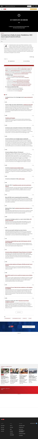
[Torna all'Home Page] (4, 9)
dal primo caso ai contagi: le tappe (17, 167)
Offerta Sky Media (22, 433)
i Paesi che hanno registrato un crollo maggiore (21, 81)
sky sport (2, 425)
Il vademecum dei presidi (28, 104)
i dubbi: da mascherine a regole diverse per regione (21, 85)
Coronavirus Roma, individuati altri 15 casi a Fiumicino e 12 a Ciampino (18, 252)
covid (30, 318)
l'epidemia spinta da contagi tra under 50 (21, 73)
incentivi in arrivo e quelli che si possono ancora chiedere (21, 84)
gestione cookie (22, 425)
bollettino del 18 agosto (10, 118)
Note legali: (20, 423)
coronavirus (7, 318)
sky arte (2, 431)
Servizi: (11, 423)
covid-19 (24, 318)
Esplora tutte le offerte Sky (10, 6)
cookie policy (21, 427)
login (36, 6)
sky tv (11, 425)
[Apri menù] (1, 9)
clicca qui (20, 90)
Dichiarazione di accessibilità (21, 431)
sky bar (11, 431)
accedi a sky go (33, 423)
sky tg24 (2, 427)
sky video (2, 429)
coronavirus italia (17, 318)
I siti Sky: (2, 423)
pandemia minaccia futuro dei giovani (22, 208)
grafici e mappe (22, 178)
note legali (21, 429)
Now (11, 429)
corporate (21, 435)
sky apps (11, 427)
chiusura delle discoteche (15, 70)
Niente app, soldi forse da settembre (23, 82)
